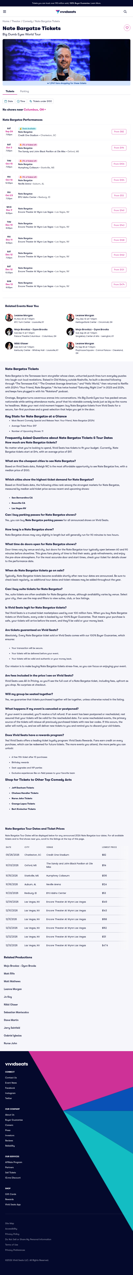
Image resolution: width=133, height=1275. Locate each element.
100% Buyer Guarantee (80, 3)
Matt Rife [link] (9, 973)
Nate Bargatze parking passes (44, 520)
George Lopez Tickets (23, 803)
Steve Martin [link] (11, 1020)
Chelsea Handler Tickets (25, 793)
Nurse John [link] (10, 1043)
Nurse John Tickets (22, 798)
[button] (8, 101)
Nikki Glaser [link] (11, 1004)
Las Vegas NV (19, 508)
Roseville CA (18, 503)
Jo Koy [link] (8, 996)
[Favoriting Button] (127, 28)
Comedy (28, 21)
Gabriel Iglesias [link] (13, 1035)
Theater (16, 21)
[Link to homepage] (66, 11)
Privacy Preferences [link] (15, 1250)
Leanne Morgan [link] (13, 989)
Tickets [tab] (10, 91)
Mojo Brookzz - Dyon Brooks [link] (20, 965)
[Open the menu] (4, 11)
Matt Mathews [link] (12, 981)
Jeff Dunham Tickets (23, 787)
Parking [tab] (24, 91)
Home (6, 21)
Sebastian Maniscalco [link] (16, 1012)
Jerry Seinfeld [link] (12, 1027)
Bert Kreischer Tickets (24, 809)
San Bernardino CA (22, 497)
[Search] (125, 11)
